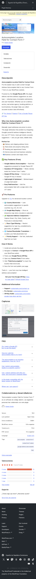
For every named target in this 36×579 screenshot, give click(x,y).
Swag (21, 532)
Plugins (21, 514)
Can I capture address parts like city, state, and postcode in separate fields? (14, 373)
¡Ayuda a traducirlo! (21, 14)
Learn (3, 523)
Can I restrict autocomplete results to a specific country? (11, 367)
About (4, 508)
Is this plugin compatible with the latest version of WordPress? (12, 380)
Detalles (6, 54)
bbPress (5, 544)
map (32, 450)
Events (21, 526)
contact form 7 (30, 439)
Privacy (4, 517)
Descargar (6, 47)
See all (32, 485)
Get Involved (23, 523)
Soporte (6, 72)
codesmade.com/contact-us (20, 288)
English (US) (30, 435)
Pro (11, 199)
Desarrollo (7, 67)
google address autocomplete (26, 446)
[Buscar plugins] (20, 20)
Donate (22, 529)
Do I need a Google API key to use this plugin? (9, 347)
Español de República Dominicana (17, 555)
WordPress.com (8, 538)
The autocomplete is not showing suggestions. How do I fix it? (12, 360)
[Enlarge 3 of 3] (32, 318)
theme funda (8, 42)
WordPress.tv (7, 532)
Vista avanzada (7, 455)
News (3, 511)
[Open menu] (33, 2)
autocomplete (21, 439)
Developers (5, 529)
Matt (4, 541)
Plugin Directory (6, 8)
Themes (21, 511)
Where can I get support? (10, 386)
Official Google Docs (22, 279)
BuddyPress (6, 547)
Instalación (7, 63)
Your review (5, 485)
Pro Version (7, 113)
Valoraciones (8, 58)
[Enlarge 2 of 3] (32, 306)
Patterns (21, 517)
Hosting (4, 514)
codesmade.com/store (20, 291)
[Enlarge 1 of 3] (15, 306)
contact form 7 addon (28, 443)
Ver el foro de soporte (9, 498)
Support (15, 113)
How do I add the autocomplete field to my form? (12, 353)
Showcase (22, 508)
